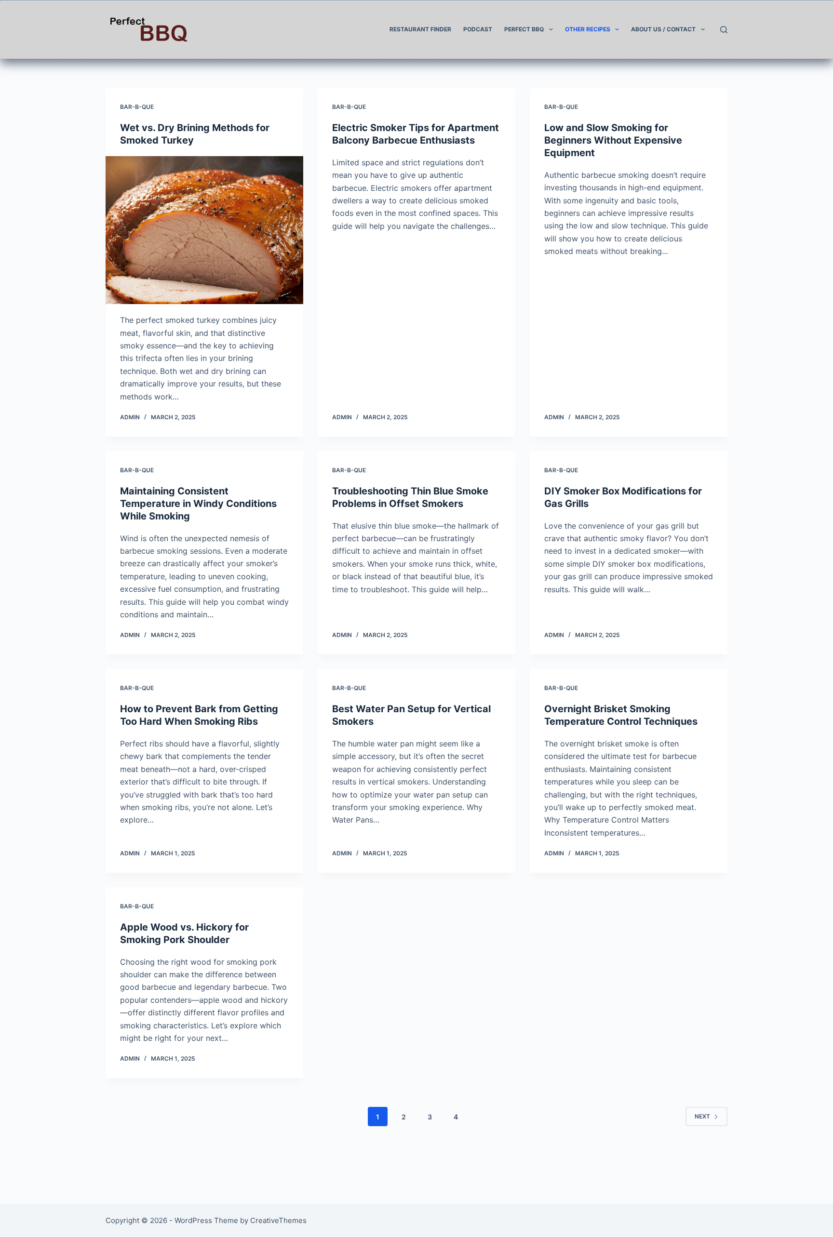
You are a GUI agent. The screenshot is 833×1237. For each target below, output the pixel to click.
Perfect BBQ (524, 29)
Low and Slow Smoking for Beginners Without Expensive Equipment (613, 140)
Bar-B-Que (137, 106)
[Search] (723, 29)
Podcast (477, 29)
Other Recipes (587, 29)
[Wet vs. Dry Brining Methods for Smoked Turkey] (204, 230)
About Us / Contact (663, 29)
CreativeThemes (278, 1220)
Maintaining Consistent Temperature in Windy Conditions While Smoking (198, 503)
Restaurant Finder (420, 29)
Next (702, 1116)
